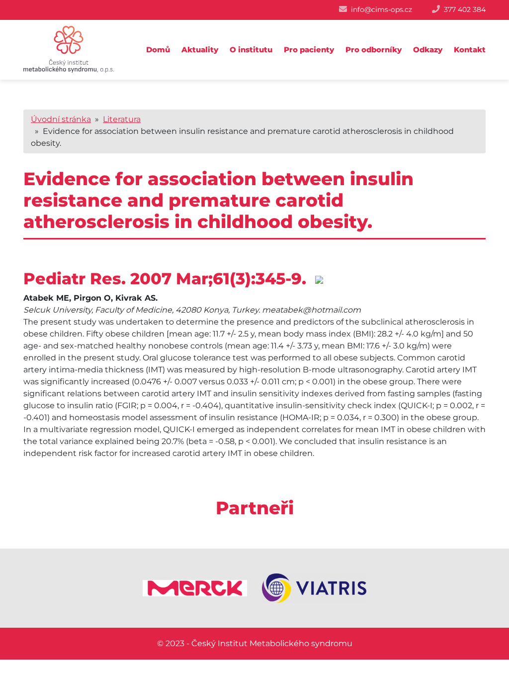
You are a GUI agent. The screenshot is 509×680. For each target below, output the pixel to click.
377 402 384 (465, 9)
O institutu (251, 49)
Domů (158, 49)
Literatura (122, 119)
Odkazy (427, 49)
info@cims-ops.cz (381, 9)
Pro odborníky (373, 49)
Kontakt (470, 49)
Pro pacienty (309, 49)
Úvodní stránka (61, 119)
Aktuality (199, 49)
